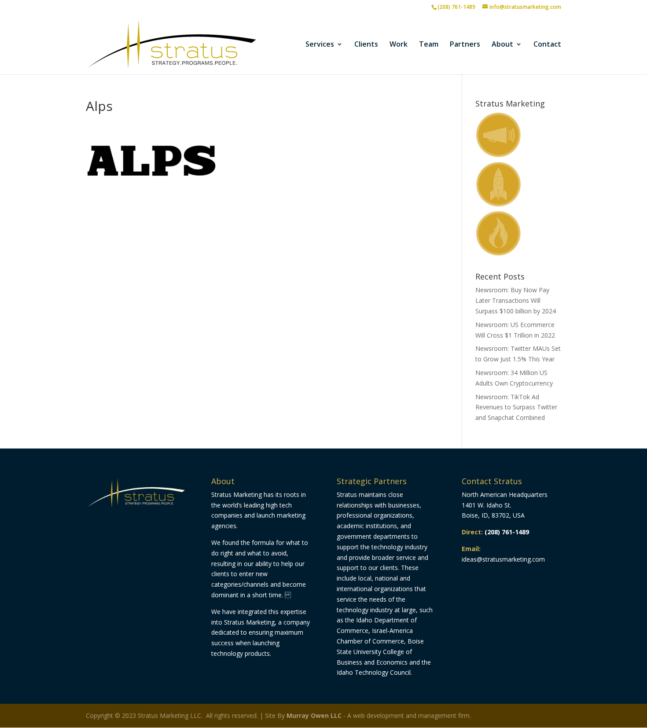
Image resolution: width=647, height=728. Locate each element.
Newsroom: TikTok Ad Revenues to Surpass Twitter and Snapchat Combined (516, 407)
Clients (366, 45)
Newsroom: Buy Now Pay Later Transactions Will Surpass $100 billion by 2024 (515, 300)
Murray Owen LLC (314, 715)
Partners (465, 45)
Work (399, 45)
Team (428, 45)
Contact (547, 45)
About (502, 45)
